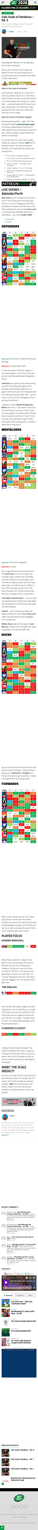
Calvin (11, 31)
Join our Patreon (11, 1514)
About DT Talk (33, 1514)
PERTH (9, 222)
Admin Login (23, 1517)
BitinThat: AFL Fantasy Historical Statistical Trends (23, 1479)
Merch (15, 1517)
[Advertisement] (17, 1173)
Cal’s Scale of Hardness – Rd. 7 (22, 1459)
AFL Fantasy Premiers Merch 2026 (20, 1238)
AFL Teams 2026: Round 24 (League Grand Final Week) (21, 1342)
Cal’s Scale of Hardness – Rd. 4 (22, 1469)
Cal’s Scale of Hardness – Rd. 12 (22, 1450)
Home (2, 1514)
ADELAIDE (10, 219)
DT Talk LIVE (23, 1514)
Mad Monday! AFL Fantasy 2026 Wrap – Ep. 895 (19, 1213)
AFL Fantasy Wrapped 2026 (21, 1331)
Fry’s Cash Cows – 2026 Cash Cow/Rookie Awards (21, 1302)
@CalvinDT (5, 1135)
